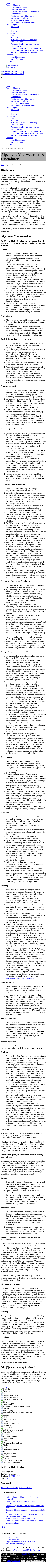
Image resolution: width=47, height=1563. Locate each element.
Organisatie (15, 31)
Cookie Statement (12, 1539)
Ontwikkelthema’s (13, 5)
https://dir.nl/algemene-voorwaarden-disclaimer (23, 978)
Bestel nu (5, 1527)
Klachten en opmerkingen (15, 1544)
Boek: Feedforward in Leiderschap (24, 40)
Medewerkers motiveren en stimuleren (20, 1519)
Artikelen (14, 37)
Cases (13, 35)
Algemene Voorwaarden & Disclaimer (20, 1542)
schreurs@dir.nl (13, 1478)
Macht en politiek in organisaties (23, 22)
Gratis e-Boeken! (17, 42)
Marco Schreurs (17, 59)
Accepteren (26, 1561)
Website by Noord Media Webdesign (27, 1550)
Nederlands (13, 65)
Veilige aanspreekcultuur (20, 20)
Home (8, 3)
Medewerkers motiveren (20, 18)
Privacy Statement (13, 1537)
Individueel (15, 27)
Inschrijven (5, 1387)
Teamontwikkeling (18, 9)
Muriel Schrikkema (18, 57)
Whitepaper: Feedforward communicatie (26, 48)
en (2, 82)
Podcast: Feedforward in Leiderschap (25, 53)
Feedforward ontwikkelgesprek (22, 16)
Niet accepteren (37, 1561)
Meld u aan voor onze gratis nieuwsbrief (16, 1488)
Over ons (9, 55)
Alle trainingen (11, 25)
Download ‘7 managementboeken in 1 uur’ (27, 50)
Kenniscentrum (11, 33)
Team (13, 29)
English (12, 67)
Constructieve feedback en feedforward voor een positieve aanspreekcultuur (24, 1515)
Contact (9, 61)
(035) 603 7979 (14, 1476)
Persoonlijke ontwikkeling (20, 7)
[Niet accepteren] (44, 1561)
